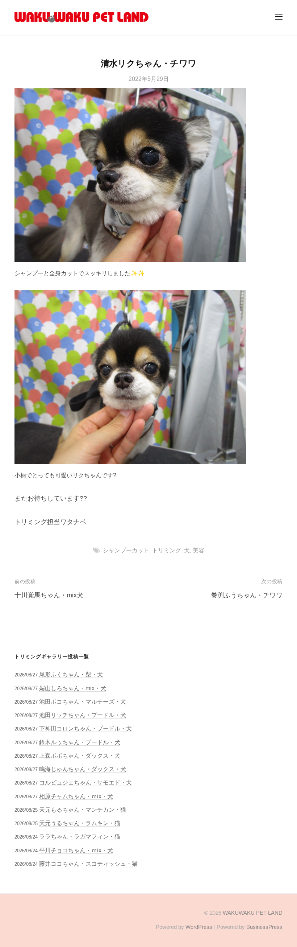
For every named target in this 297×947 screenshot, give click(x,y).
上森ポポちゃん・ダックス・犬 (79, 755)
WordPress (198, 927)
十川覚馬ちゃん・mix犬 (48, 595)
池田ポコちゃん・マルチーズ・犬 (82, 701)
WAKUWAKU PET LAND (253, 913)
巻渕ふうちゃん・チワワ (247, 595)
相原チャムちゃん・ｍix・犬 (76, 796)
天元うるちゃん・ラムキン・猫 (79, 823)
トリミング (166, 550)
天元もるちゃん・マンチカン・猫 (82, 809)
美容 (198, 550)
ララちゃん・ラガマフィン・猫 (79, 836)
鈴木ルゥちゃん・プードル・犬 (79, 742)
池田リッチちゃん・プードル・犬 (82, 715)
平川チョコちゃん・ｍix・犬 (76, 850)
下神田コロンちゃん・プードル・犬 (85, 728)
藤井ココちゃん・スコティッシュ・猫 (88, 863)
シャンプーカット (126, 550)
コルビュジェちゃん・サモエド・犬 (85, 782)
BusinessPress (264, 927)
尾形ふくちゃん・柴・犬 (71, 674)
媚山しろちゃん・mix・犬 (72, 688)
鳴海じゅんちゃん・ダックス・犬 (82, 769)
